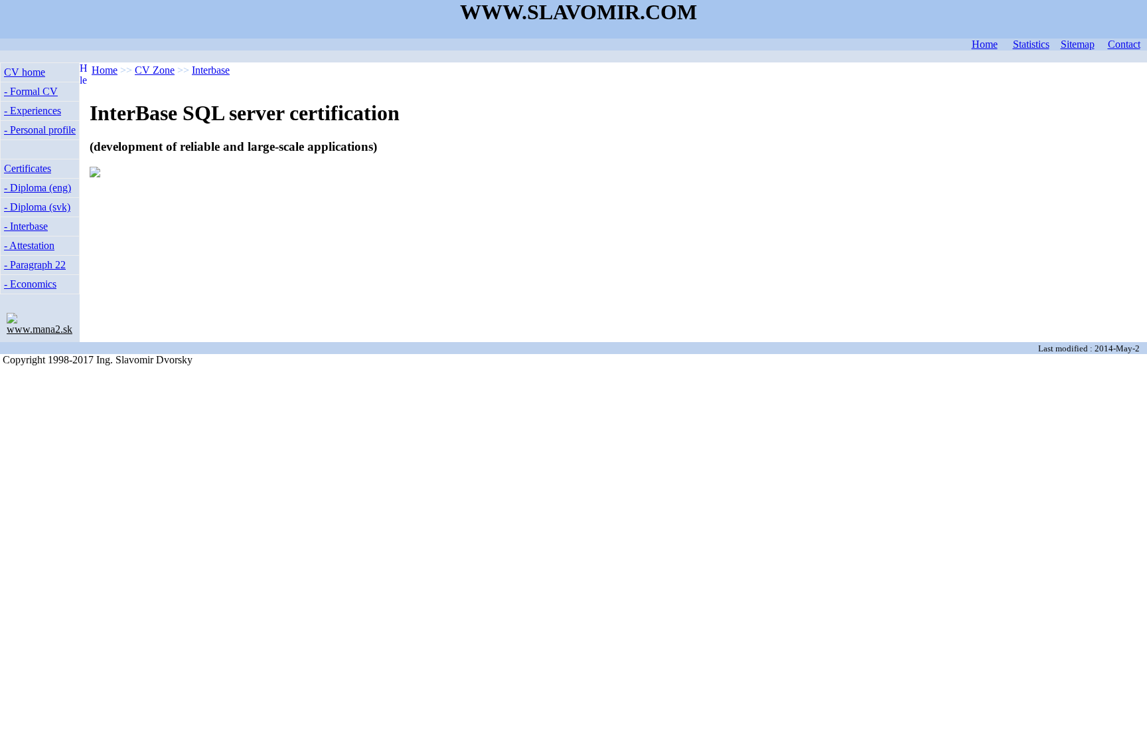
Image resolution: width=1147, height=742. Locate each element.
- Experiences (32, 110)
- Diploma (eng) (37, 187)
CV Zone (155, 70)
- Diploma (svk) (37, 207)
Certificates (27, 168)
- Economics (30, 284)
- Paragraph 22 (35, 264)
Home (985, 44)
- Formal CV (31, 91)
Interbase (211, 70)
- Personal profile (40, 130)
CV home (24, 72)
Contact (1124, 44)
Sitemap (1078, 44)
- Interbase (26, 226)
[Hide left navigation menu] (83, 82)
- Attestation (29, 245)
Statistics (1031, 44)
